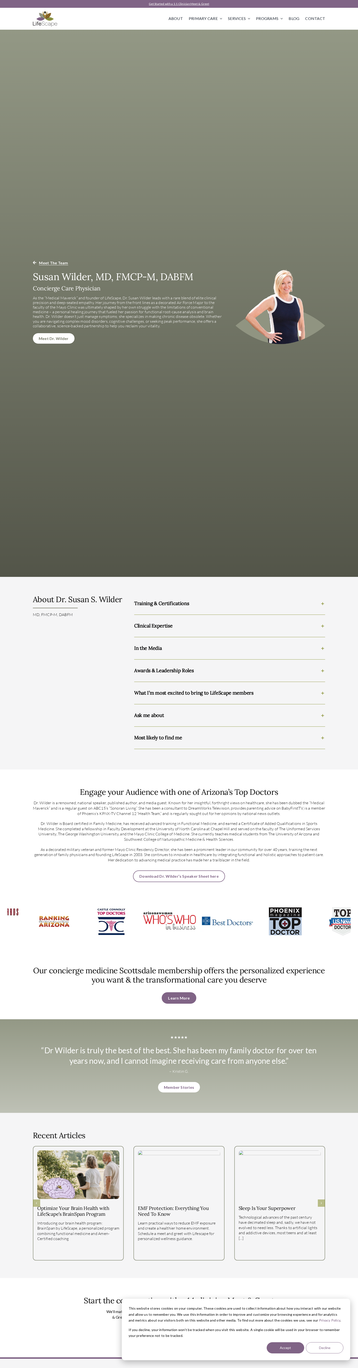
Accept (285, 1348)
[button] (229, 603)
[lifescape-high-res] (45, 12)
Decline (324, 1348)
